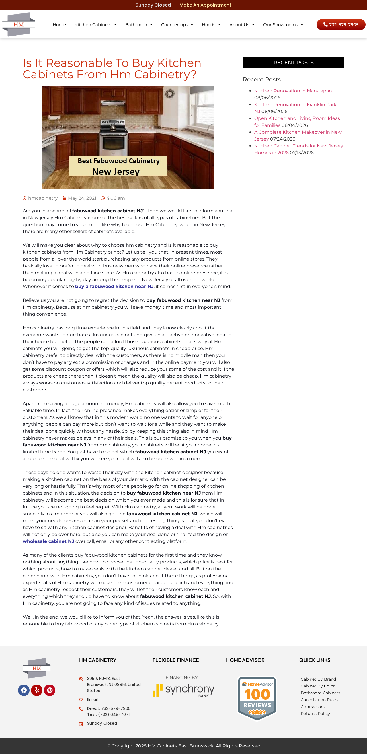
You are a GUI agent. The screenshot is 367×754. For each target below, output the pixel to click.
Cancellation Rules (319, 699)
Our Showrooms (280, 24)
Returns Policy (315, 713)
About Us (239, 24)
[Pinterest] (49, 690)
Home (59, 24)
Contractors (313, 706)
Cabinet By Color (318, 686)
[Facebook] (24, 690)
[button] (95, 24)
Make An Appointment (205, 5)
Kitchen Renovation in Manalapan (293, 91)
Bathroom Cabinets (320, 692)
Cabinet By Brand (318, 679)
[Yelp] (36, 690)
